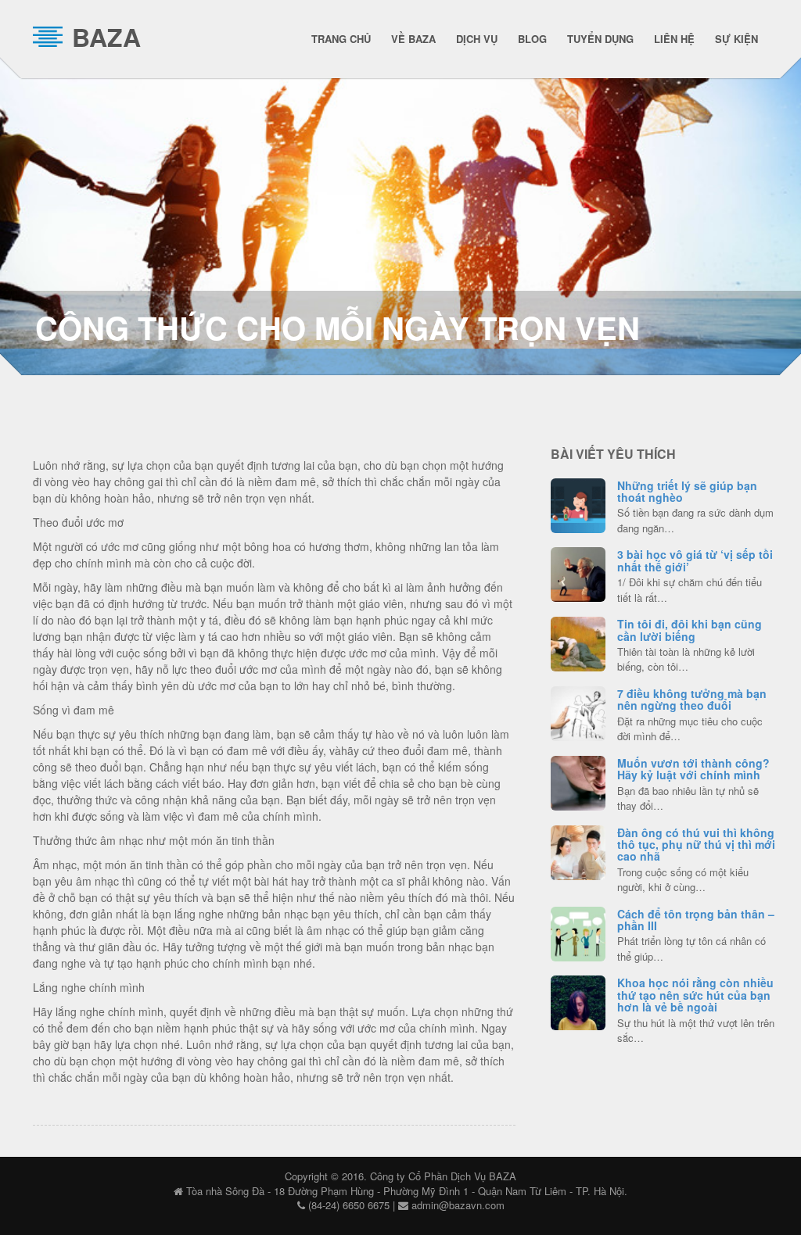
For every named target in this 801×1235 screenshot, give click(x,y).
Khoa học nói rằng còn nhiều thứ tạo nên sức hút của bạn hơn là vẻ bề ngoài (695, 995)
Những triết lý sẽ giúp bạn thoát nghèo (687, 491)
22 (578, 503)
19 (578, 850)
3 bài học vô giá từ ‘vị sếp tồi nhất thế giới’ (695, 560)
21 (578, 932)
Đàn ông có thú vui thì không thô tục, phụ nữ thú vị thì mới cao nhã (696, 844)
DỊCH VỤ (476, 38)
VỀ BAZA (413, 38)
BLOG (532, 38)
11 (578, 572)
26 (578, 711)
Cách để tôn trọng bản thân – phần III (695, 919)
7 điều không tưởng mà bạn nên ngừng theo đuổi (692, 699)
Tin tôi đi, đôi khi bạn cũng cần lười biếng (689, 629)
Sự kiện (736, 38)
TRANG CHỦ (341, 38)
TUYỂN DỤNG (600, 38)
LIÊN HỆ (674, 38)
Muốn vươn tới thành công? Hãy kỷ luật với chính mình (693, 768)
